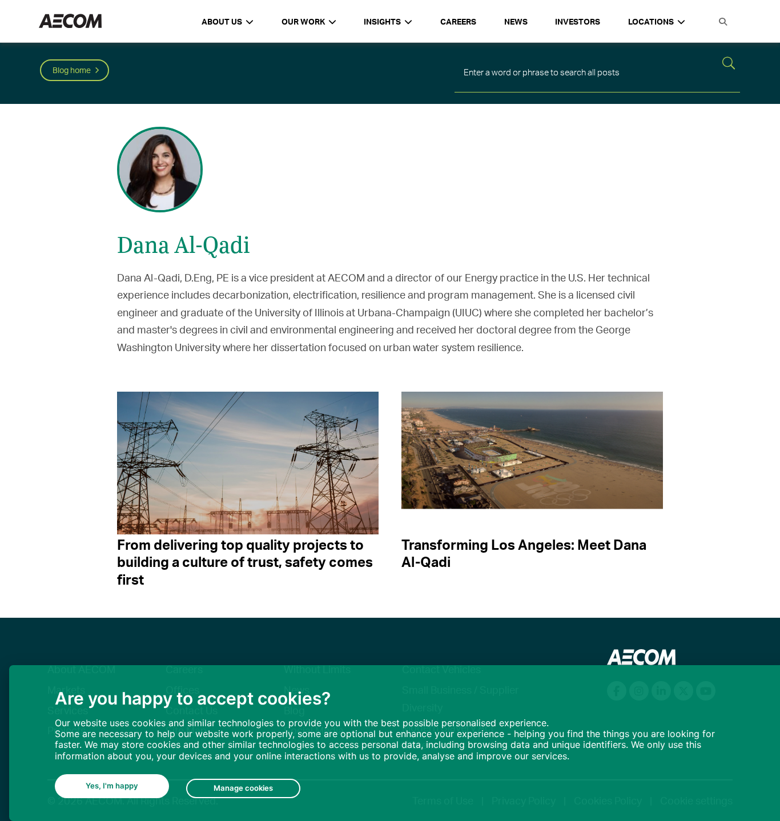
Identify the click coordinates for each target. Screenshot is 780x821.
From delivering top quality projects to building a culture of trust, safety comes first (245, 562)
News (516, 21)
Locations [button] (651, 21)
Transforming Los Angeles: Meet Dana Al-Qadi (523, 553)
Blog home (72, 70)
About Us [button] (222, 21)
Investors (577, 21)
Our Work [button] (303, 21)
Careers (458, 21)
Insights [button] (382, 21)
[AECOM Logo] (70, 21)
